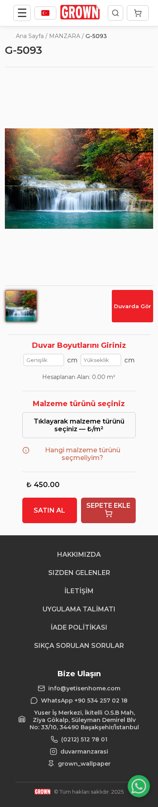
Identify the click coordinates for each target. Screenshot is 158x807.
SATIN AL (49, 510)
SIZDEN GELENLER (79, 573)
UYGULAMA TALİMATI (79, 609)
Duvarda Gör (132, 306)
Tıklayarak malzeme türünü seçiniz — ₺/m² (79, 425)
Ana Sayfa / (31, 36)
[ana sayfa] (80, 17)
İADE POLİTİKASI (79, 627)
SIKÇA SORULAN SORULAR (79, 645)
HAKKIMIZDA (79, 554)
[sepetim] (138, 13)
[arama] (115, 13)
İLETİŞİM (79, 591)
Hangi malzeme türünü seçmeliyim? (82, 454)
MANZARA (64, 36)
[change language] (45, 12)
